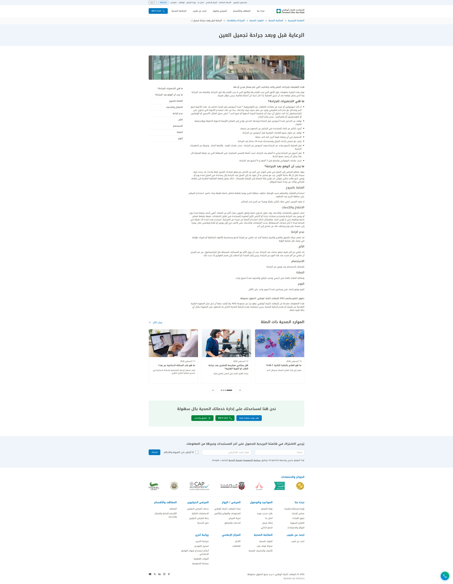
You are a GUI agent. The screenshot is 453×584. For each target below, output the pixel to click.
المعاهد (173, 509)
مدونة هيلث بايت (265, 546)
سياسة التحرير (202, 541)
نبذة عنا (260, 11)
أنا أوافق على (179, 452)
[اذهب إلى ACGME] (259, 486)
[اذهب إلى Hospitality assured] (154, 486)
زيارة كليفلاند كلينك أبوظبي (227, 509)
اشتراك (154, 452)
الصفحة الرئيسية (296, 21)
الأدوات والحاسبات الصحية (261, 551)
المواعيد (173, 2)
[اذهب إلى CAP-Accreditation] (199, 486)
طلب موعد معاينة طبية (249, 418)
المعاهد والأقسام (242, 11)
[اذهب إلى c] (174, 486)
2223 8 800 (156, 11)
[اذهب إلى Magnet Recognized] (279, 486)
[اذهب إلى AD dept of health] (233, 486)
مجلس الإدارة (298, 513)
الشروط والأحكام (172, 452)
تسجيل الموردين (201, 546)
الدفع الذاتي (267, 528)
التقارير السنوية (297, 523)
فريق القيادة (298, 518)
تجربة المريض (235, 518)
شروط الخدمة (235, 460)
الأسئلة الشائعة (225, 2)
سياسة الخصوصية (251, 460)
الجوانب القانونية (201, 559)
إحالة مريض (267, 523)
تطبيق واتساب (200, 418)
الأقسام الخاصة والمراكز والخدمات (166, 515)
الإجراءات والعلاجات (235, 21)
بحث (151, 2)
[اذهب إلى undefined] (169, 574)
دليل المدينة (203, 523)
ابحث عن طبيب (199, 11)
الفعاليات (236, 546)
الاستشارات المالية (200, 513)
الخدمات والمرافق (232, 523)
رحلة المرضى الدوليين (199, 518)
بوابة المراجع (191, 2)
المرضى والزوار (220, 11)
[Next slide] (213, 390)
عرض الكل (157, 322)
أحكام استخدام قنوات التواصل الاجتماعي (195, 552)
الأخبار (238, 541)
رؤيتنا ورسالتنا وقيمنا (294, 509)
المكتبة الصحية (179, 11)
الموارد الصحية (257, 21)
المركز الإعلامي (211, 2)
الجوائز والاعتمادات (295, 528)
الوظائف (181, 2)
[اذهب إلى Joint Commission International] (300, 486)
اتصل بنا (201, 2)
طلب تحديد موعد (265, 513)
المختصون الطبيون (240, 2)
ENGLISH (163, 3)
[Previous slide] (240, 390)
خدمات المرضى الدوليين (198, 509)
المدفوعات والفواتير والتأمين (227, 513)
